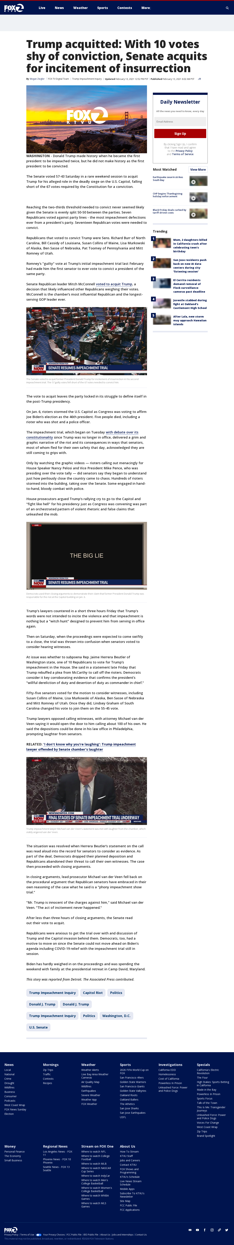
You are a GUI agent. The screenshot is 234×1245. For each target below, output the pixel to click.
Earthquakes (88, 1090)
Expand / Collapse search (227, 8)
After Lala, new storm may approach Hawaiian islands (190, 320)
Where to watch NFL (93, 1151)
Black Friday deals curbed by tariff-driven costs (169, 211)
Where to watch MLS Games (93, 1204)
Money (10, 1146)
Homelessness (167, 1074)
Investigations (170, 1064)
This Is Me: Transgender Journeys (211, 1108)
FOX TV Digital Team (58, 78)
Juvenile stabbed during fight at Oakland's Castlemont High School (190, 304)
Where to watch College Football (95, 1157)
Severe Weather (90, 1095)
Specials (203, 1064)
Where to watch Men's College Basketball (94, 1181)
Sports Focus (204, 1098)
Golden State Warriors (133, 1082)
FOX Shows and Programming (129, 1170)
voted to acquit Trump (114, 284)
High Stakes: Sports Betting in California (213, 1083)
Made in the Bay (206, 1089)
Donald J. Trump (42, 1004)
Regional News (55, 1146)
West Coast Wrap (14, 1105)
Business (9, 1092)
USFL (123, 1117)
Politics (116, 992)
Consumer (10, 1096)
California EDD (167, 1070)
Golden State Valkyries (133, 1090)
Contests (48, 1078)
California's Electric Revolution (208, 1071)
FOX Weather (89, 1104)
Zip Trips (48, 1070)
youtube (197, 1230)
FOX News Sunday (15, 1109)
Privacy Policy (184, 151)
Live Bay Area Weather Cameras (94, 1076)
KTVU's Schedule (130, 1177)
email (190, 1230)
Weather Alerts (90, 1070)
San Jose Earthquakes (133, 1112)
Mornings (50, 1064)
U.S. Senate (38, 1027)
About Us (127, 1146)
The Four (202, 1077)
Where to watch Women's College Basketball (96, 1189)
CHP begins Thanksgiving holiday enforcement (167, 195)
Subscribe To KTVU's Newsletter (132, 1195)
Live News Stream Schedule (130, 1182)
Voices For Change (208, 1122)
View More (198, 170)
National (9, 1074)
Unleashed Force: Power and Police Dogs (172, 1089)
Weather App (89, 1099)
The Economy (12, 1156)
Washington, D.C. (116, 1016)
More (145, 8)
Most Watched (165, 169)
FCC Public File (128, 1205)
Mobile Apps (127, 1189)
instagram (212, 1230)
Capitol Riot (93, 992)
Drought (9, 1083)
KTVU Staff (126, 1156)
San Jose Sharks (129, 1108)
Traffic (47, 1074)
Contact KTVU (128, 1164)
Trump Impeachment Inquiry (87, 78)
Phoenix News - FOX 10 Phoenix (57, 1160)
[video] (198, 181)
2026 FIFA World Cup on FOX (134, 1071)
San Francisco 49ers (132, 1077)
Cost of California (168, 1078)
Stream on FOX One (97, 1146)
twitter (227, 1230)
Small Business (13, 1160)
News (9, 1064)
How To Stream (129, 1151)
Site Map (125, 1201)
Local (7, 1070)
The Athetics (127, 1104)
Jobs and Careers (130, 1160)
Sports (125, 1064)
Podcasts (9, 1100)
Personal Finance (14, 1151)
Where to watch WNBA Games (95, 1197)
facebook (205, 1230)
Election (9, 1114)
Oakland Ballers (129, 1099)
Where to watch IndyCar (95, 1175)
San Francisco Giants (132, 1086)
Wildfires (9, 1087)
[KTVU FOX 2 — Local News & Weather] (16, 7)
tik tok (219, 1230)
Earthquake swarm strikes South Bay (168, 178)
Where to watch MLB (94, 1163)
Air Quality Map (90, 1082)
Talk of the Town (207, 1103)
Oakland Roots (128, 1095)
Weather (88, 1064)
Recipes (47, 1083)
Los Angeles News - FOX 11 (57, 1153)
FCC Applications (130, 1209)
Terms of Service (182, 154)
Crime (7, 1078)
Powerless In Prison (170, 1083)
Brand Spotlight (206, 1136)
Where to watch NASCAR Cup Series (96, 1169)
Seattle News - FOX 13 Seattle (56, 1168)
